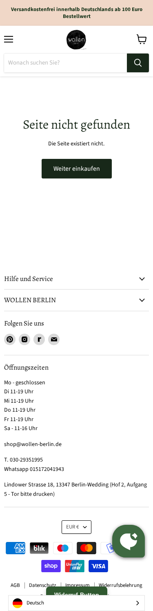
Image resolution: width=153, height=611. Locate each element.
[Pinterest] (10, 339)
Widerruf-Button (76, 594)
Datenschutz (42, 585)
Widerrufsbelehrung (120, 585)
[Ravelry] (39, 339)
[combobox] (76, 603)
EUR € (72, 527)
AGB (15, 585)
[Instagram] (24, 339)
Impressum (77, 585)
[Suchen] (138, 63)
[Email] (54, 339)
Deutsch (35, 603)
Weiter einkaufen (76, 168)
